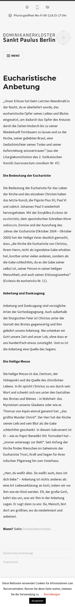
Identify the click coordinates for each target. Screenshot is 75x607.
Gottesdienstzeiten (36, 529)
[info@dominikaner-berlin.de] (47, 8)
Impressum (10, 562)
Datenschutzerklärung (18, 553)
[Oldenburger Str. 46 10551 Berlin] (27, 8)
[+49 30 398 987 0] (37, 8)
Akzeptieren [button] (37, 600)
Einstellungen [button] (52, 594)
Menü (15, 55)
